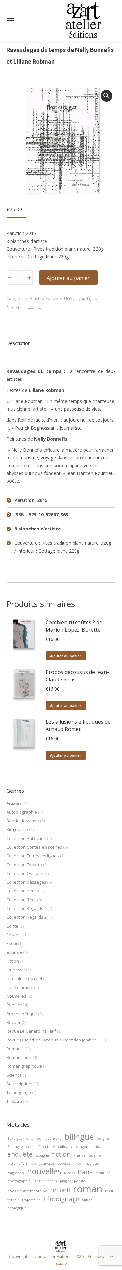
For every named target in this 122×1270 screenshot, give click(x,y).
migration (15, 1173)
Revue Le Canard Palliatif (31, 1031)
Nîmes (69, 1173)
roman (87, 1188)
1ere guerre (17, 1138)
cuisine (49, 1146)
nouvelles (44, 1171)
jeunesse (46, 1163)
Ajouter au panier (68, 277)
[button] (106, 96)
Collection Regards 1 (27, 908)
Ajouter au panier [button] (65, 656)
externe (14, 952)
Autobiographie (22, 812)
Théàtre (14, 1101)
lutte (77, 1163)
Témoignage (19, 1092)
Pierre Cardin (45, 1181)
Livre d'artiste (20, 987)
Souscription (19, 1084)
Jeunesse (16, 970)
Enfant (13, 935)
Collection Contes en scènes (34, 847)
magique (91, 1163)
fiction (61, 1154)
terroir (13, 1200)
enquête (20, 1154)
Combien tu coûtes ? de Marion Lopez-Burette (74, 626)
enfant (98, 1146)
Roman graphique (24, 1066)
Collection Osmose (25, 873)
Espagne (42, 1155)
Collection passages (26, 882)
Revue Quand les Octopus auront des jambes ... (54, 1040)
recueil (60, 1190)
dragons (82, 1146)
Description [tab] (19, 343)
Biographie (17, 829)
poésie (79, 1181)
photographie (19, 1181)
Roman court (19, 1057)
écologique (17, 1208)
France (80, 1155)
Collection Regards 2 (27, 917)
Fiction (13, 961)
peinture (34, 308)
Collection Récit (21, 900)
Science (14, 1075)
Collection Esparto (24, 864)
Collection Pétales (24, 891)
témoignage (61, 1198)
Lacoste (63, 1163)
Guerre (94, 1155)
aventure (53, 1138)
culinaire (65, 1146)
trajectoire (31, 1200)
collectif (33, 1146)
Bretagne (15, 1146)
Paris (85, 1172)
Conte (12, 926)
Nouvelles (16, 996)
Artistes (37, 298)
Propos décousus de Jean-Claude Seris (77, 675)
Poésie (52, 298)
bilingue (79, 1136)
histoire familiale (21, 1163)
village (87, 1200)
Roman (13, 1049)
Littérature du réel (24, 978)
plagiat (65, 1181)
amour (37, 1138)
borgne (103, 1138)
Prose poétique (22, 1013)
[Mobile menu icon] (10, 21)
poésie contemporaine (27, 1191)
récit (109, 1191)
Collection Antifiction (26, 838)
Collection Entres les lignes (33, 856)
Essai (12, 943)
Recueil (14, 1022)
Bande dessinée (23, 821)
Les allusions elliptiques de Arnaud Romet (78, 725)
